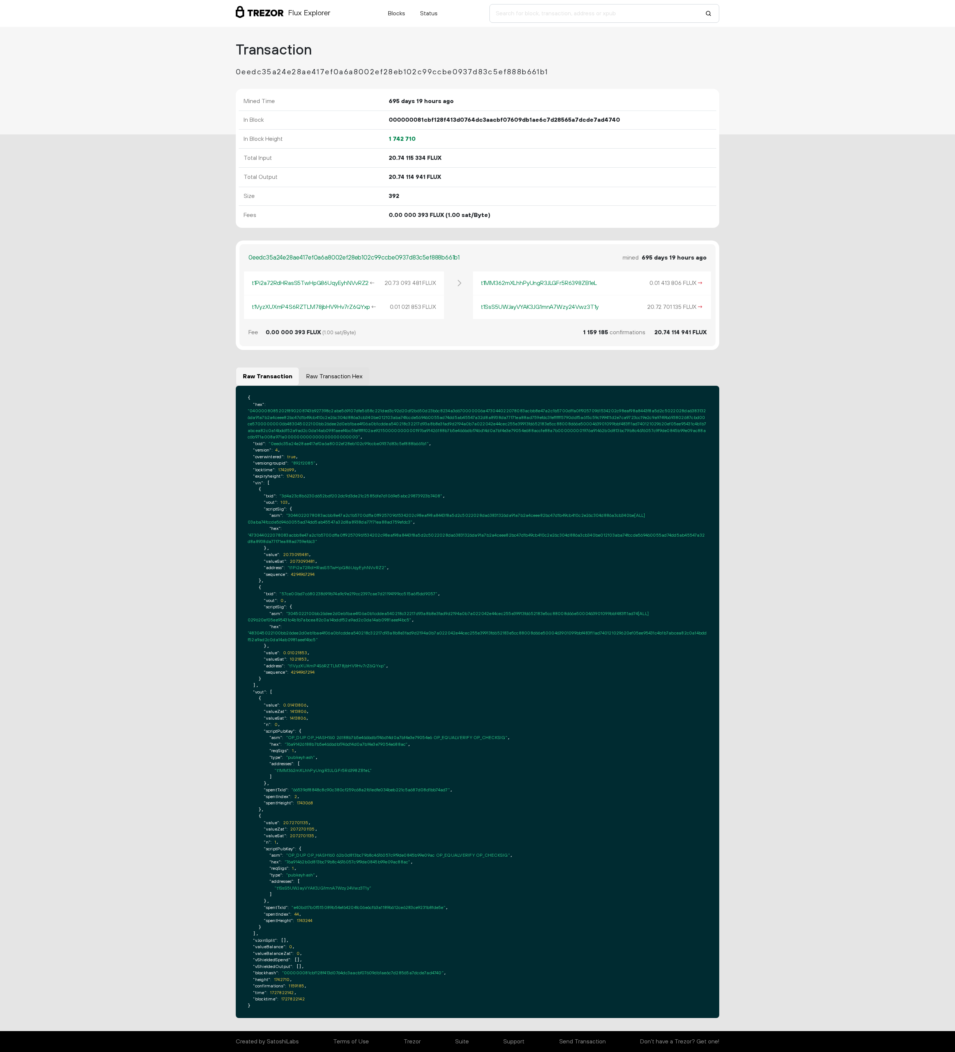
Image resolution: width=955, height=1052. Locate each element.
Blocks (396, 13)
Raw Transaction (267, 376)
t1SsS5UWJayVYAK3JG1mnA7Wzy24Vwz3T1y (540, 307)
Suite (462, 1041)
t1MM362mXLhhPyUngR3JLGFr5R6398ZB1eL (539, 283)
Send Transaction (582, 1041)
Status (429, 13)
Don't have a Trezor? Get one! (679, 1041)
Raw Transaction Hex (334, 376)
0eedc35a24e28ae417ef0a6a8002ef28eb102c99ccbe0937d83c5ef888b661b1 (354, 258)
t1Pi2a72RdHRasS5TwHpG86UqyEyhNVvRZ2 (310, 283)
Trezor (412, 1041)
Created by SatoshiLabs (267, 1041)
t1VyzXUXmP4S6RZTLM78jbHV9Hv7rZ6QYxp (311, 307)
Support (514, 1041)
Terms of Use (351, 1041)
